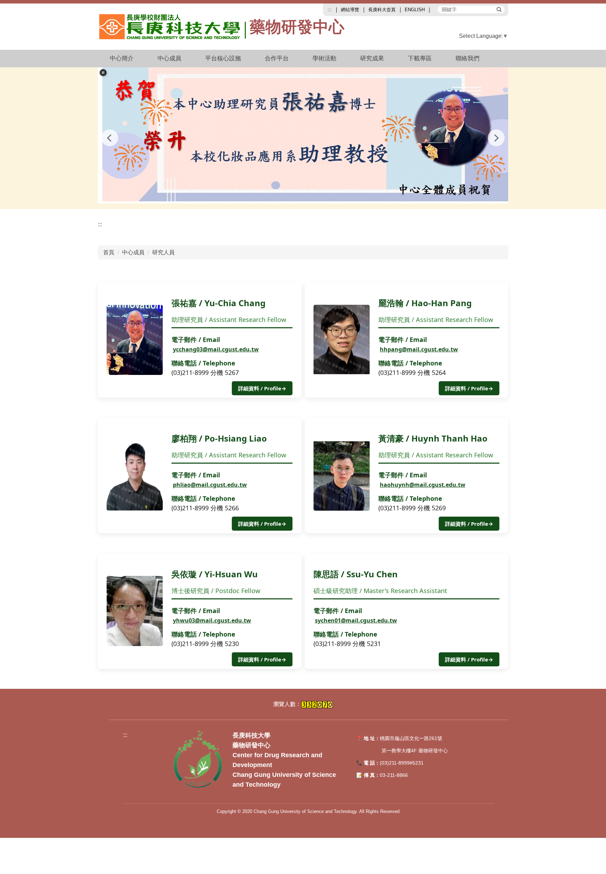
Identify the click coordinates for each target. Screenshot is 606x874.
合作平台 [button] (277, 58)
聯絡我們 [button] (467, 58)
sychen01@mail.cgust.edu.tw (356, 620)
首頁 (108, 252)
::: (330, 9)
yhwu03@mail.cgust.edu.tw (212, 620)
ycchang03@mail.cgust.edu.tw (216, 349)
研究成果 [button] (372, 58)
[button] (103, 72)
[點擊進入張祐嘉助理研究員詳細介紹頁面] (135, 340)
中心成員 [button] (169, 58)
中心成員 (133, 252)
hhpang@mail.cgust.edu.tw (419, 349)
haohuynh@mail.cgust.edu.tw (422, 485)
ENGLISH (415, 9)
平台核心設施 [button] (223, 58)
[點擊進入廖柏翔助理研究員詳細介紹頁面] (135, 476)
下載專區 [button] (420, 58)
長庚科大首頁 (382, 9)
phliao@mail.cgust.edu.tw (210, 485)
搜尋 (498, 9)
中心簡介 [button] (122, 58)
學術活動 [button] (324, 58)
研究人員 (163, 252)
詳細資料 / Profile (262, 388)
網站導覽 (350, 9)
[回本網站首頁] (173, 26)
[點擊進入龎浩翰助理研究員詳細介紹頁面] (342, 340)
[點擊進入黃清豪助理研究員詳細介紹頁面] (342, 476)
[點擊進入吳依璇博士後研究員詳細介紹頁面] (135, 611)
